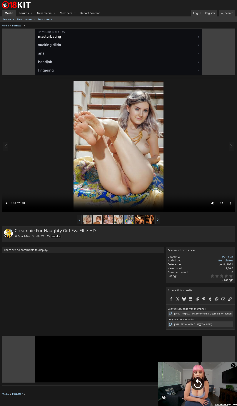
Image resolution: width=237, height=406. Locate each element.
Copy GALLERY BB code (180, 319)
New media (44, 13)
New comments (26, 19)
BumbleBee (24, 236)
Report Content (90, 13)
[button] (31, 13)
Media (9, 13)
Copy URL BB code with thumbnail (187, 308)
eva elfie (56, 236)
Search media (45, 19)
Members (66, 13)
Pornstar (227, 256)
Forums (24, 13)
